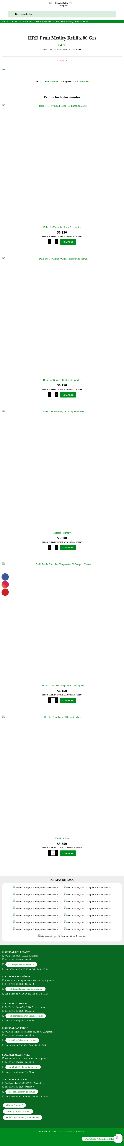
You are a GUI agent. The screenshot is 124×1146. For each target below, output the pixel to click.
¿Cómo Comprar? (14, 1105)
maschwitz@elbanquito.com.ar (23, 1067)
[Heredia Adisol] (62, 775)
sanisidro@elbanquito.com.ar (22, 1040)
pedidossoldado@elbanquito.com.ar (25, 989)
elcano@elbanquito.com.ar (21, 964)
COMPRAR (67, 242)
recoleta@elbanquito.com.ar (21, 1092)
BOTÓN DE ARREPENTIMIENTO (101, 1139)
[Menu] (4, 5)
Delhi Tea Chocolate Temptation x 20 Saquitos (62, 685)
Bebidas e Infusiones (22, 21)
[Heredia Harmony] (62, 470)
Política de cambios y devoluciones (22, 1117)
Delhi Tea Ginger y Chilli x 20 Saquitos (62, 380)
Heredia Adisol (62, 838)
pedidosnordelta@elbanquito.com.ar (25, 1016)
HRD (4, 69)
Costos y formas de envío (18, 1111)
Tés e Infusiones (43, 21)
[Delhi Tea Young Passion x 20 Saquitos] (62, 164)
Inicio (5, 21)
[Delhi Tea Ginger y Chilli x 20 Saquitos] (62, 317)
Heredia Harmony (62, 533)
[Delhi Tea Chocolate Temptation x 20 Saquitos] (62, 622)
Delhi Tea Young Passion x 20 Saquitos (62, 227)
